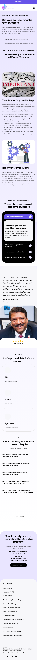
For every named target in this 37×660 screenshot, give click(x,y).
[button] (33, 7)
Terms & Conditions (9, 653)
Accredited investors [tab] (14, 217)
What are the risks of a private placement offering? (14, 473)
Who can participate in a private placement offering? (15, 455)
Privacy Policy (21, 653)
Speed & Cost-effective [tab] (15, 257)
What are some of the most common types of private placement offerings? (18, 491)
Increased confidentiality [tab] (15, 252)
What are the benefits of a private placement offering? (16, 464)
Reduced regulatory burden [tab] (14, 246)
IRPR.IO (6, 650)
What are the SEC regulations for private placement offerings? (15, 482)
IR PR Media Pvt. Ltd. (25, 649)
